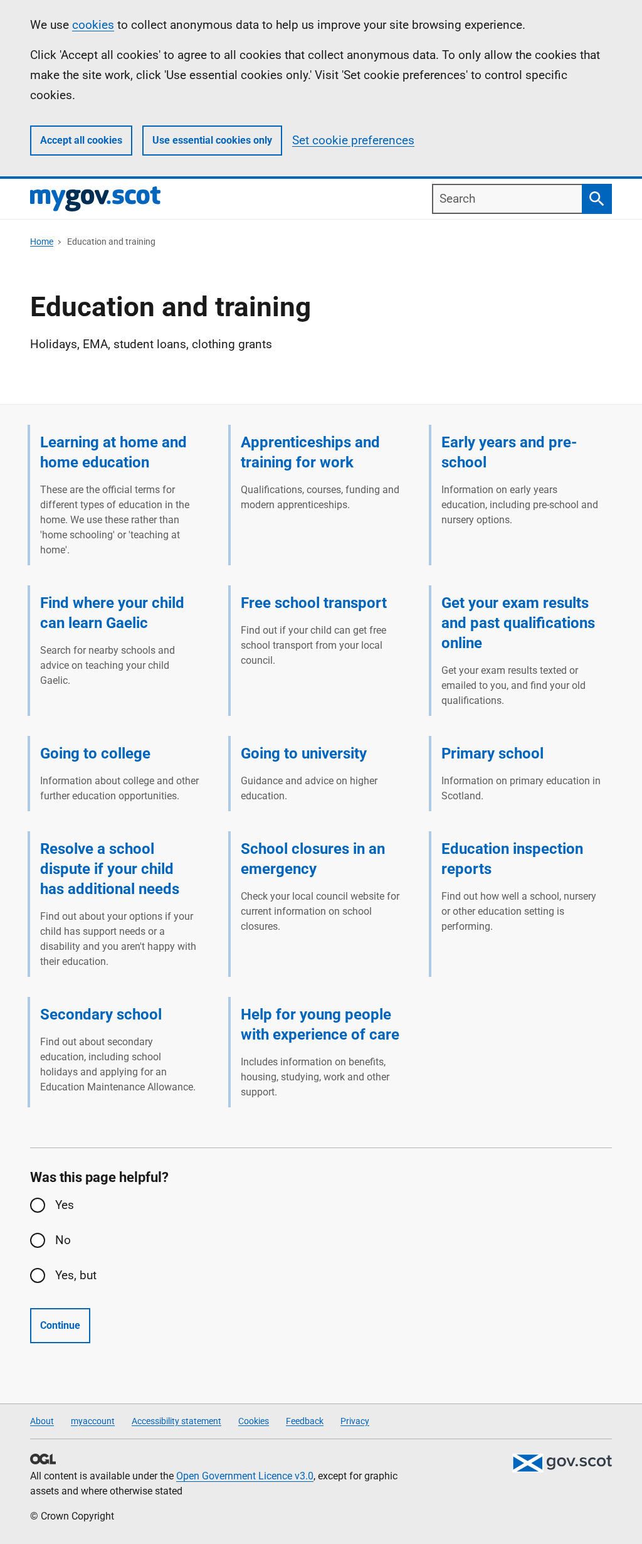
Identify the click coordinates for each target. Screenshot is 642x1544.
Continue (60, 1325)
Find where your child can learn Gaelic (112, 613)
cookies (93, 25)
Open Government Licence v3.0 (244, 1476)
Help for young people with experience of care (320, 1024)
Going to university (304, 753)
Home (41, 242)
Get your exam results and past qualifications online (518, 623)
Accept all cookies (81, 140)
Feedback (305, 1421)
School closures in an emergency (313, 859)
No (63, 1240)
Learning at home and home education (113, 452)
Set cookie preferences (353, 140)
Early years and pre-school (509, 452)
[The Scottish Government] (562, 1463)
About (42, 1421)
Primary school (492, 753)
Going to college (95, 753)
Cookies (253, 1421)
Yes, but (76, 1275)
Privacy (354, 1421)
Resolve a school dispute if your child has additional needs (109, 869)
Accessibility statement (176, 1421)
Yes (64, 1205)
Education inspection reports (512, 859)
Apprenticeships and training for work (310, 452)
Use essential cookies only (212, 140)
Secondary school (101, 1014)
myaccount (93, 1421)
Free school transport (314, 603)
